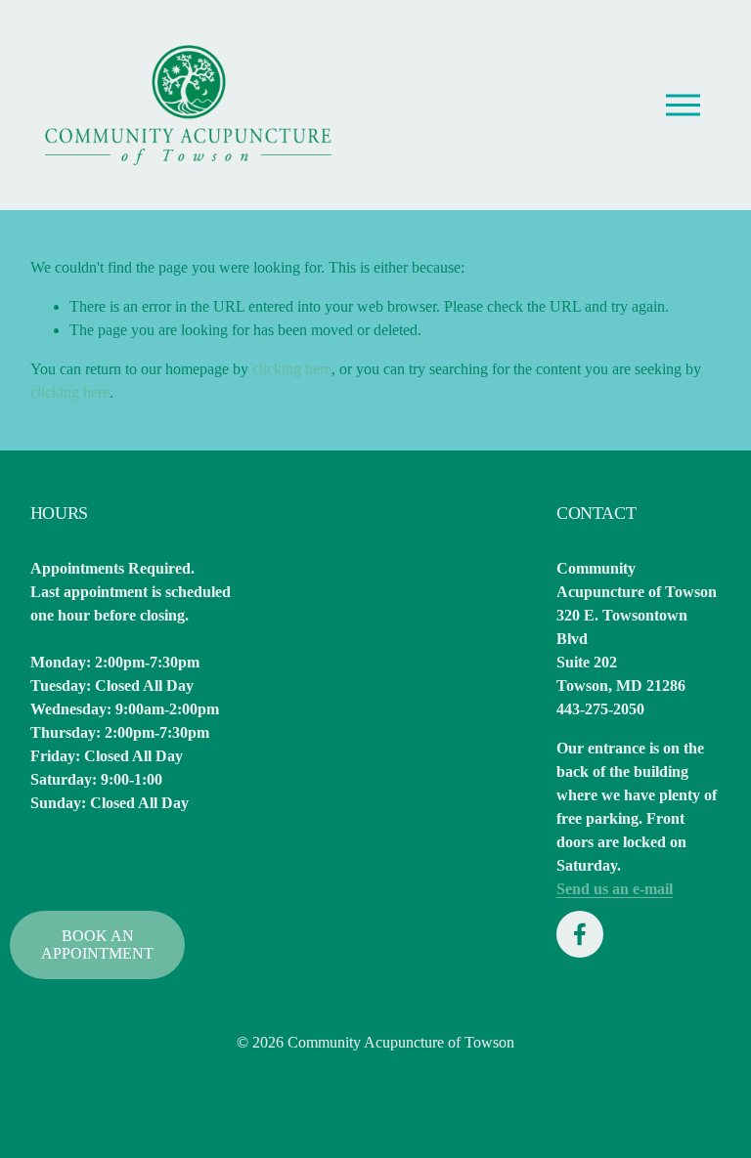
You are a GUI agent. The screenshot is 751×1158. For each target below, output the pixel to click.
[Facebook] (579, 934)
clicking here (291, 369)
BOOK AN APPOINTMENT (97, 944)
